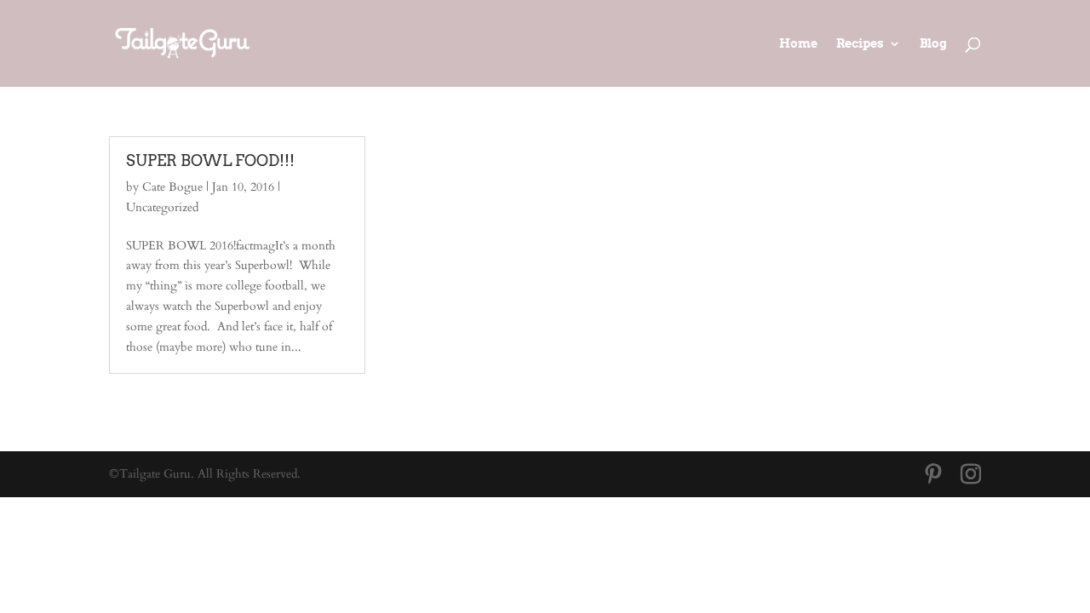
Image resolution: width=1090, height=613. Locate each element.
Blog (933, 43)
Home (798, 43)
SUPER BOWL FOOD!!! (210, 160)
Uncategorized (162, 207)
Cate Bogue (172, 187)
